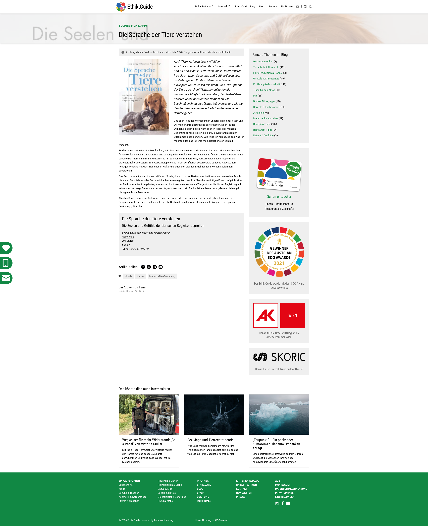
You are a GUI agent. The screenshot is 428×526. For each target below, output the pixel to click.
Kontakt (241, 488)
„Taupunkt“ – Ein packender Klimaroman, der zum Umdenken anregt (276, 444)
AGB (277, 480)
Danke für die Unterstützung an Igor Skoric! (279, 369)
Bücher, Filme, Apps (133, 25)
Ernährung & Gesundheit (266, 84)
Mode (122, 488)
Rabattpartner (246, 484)
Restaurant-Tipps (262, 129)
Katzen (140, 276)
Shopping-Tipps (262, 124)
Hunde (128, 276)
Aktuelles (258, 112)
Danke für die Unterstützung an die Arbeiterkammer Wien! (279, 335)
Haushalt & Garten (168, 480)
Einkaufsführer (129, 480)
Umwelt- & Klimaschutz (266, 78)
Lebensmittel (126, 484)
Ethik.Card (204, 484)
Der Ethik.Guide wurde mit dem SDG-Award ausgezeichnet (279, 285)
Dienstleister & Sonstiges (172, 496)
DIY (255, 95)
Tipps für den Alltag (264, 90)
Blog (200, 488)
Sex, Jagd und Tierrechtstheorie (210, 440)
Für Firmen (204, 500)
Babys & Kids (165, 488)
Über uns (203, 496)
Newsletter (244, 492)
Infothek (203, 480)
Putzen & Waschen (129, 500)
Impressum (282, 484)
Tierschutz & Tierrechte (266, 67)
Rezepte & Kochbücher (265, 107)
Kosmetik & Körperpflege (132, 496)
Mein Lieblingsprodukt (265, 118)
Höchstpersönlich (263, 61)
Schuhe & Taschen (129, 492)
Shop (200, 492)
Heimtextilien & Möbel (170, 484)
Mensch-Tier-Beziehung (162, 276)
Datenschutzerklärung (291, 488)
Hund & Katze (165, 500)
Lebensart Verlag (163, 520)
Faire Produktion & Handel (267, 72)
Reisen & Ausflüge (263, 135)
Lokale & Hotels (167, 492)
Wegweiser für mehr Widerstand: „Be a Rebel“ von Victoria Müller (148, 442)
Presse (240, 496)
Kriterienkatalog (247, 480)
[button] (143, 267)
